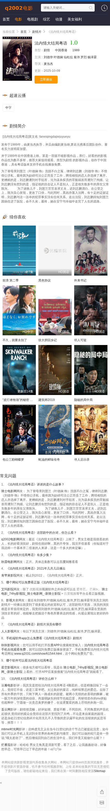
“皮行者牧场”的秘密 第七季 (21, 400)
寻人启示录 (82, 459)
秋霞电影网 (9, 562)
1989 (76, 50)
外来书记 (80, 280)
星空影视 (7, 667)
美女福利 (75, 19)
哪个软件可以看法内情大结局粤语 (29, 660)
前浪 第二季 (11, 280)
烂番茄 (5, 745)
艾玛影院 (7, 589)
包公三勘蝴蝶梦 (13, 459)
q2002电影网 (10, 539)
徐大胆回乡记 (47, 340)
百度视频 (70, 593)
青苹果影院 (9, 575)
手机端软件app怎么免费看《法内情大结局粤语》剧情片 (44, 638)
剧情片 (36, 32)
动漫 (58, 19)
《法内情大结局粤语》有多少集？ (29, 555)
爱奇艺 (81, 589)
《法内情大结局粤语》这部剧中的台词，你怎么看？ (41, 532)
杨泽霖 (92, 57)
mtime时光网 (10, 729)
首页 (6, 19)
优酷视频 (36, 589)
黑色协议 (44, 280)
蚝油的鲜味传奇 (49, 459)
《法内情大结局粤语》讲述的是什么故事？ (35, 484)
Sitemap (99, 771)
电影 (18, 19)
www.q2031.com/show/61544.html (38, 653)
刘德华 (48, 57)
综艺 (46, 19)
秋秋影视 (7, 645)
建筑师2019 (46, 400)
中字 (8, 107)
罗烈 (84, 57)
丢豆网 (5, 709)
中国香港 (61, 50)
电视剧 (32, 19)
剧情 (47, 50)
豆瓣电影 (7, 685)
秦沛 (77, 57)
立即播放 (46, 79)
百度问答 (66, 562)
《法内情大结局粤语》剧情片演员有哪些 (33, 624)
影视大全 (12, 600)
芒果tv (94, 589)
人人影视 (7, 631)
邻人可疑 (80, 340)
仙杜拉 (68, 57)
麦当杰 (48, 64)
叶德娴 (58, 57)
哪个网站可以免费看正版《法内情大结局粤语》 (38, 582)
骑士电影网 (9, 491)
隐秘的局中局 (83, 400)
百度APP (53, 645)
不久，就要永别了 (15, 340)
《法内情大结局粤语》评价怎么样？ (32, 679)
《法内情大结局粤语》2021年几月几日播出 (35, 568)
